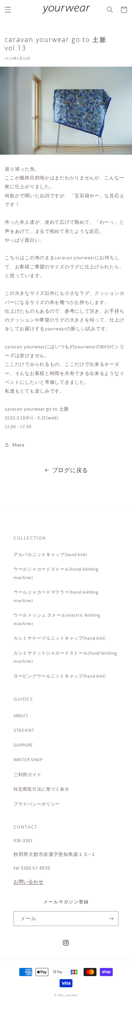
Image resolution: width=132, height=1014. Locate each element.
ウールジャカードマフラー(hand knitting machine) (56, 596)
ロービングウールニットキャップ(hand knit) (60, 676)
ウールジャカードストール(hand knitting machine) (56, 573)
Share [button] (18, 445)
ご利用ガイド (27, 774)
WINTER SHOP (28, 759)
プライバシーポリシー (37, 804)
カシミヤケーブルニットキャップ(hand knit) (60, 638)
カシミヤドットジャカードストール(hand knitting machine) (65, 657)
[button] (8, 10)
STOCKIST (24, 730)
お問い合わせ (28, 881)
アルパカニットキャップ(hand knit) (50, 554)
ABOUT (21, 715)
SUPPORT (23, 745)
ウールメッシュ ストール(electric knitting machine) (57, 619)
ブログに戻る (70, 470)
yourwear (71, 995)
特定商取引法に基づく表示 (41, 789)
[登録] (111, 918)
